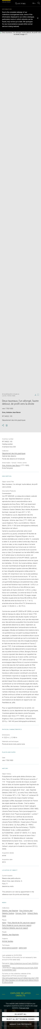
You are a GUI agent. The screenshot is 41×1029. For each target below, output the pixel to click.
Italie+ (4, 923)
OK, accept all (20, 1014)
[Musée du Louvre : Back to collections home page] (20, 3)
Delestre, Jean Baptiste (10, 911)
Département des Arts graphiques (13, 453)
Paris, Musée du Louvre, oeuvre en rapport (16, 925)
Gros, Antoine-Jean (26, 911)
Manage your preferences (20, 1024)
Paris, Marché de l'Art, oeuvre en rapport (21, 923)
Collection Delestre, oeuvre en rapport (15, 928)
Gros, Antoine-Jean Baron (11, 412)
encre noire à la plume (10, 948)
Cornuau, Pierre (20, 913)
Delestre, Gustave (8, 913)
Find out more (24, 1008)
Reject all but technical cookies (20, 1019)
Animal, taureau (7, 941)
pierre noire (23, 948)
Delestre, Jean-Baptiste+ (10, 935)
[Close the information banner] (38, 18)
